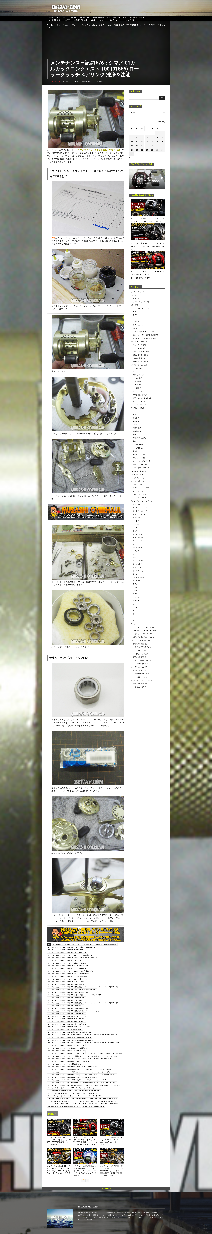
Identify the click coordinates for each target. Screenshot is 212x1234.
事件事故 (138, 381)
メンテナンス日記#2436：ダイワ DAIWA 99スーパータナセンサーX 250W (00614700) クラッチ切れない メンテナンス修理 (85, 1170)
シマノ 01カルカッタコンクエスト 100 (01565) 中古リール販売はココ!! (67, 1024)
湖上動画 (138, 388)
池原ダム (136, 415)
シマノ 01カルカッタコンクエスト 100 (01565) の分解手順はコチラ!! (66, 1000)
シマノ (73, 25)
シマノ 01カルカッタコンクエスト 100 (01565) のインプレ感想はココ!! (67, 952)
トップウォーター (139, 571)
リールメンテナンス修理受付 (141, 640)
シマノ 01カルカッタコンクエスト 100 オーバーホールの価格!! (65, 1029)
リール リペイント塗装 (141, 484)
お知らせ (134, 295)
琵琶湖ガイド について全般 (142, 634)
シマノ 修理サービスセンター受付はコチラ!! (60, 1090)
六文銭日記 (139, 448)
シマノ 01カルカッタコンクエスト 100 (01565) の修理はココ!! (105, 987)
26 (142, 150)
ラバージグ (137, 597)
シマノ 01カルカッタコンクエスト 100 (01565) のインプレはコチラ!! (66, 950)
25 (137, 150)
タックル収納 (137, 564)
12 (142, 141)
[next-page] (87, 1180)
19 (142, 146)
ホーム (51, 17)
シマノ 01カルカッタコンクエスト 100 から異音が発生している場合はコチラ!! (69, 1032)
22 (157, 146)
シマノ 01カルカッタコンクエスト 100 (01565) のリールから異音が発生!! (68, 976)
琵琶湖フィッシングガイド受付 (141, 680)
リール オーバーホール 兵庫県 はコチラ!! (106, 1098)
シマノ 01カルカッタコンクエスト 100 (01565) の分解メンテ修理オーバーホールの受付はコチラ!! (74, 995)
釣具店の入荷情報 (139, 358)
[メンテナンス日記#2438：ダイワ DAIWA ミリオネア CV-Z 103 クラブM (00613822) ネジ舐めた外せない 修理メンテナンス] (59, 1156)
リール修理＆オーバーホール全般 (144, 630)
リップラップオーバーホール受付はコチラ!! (85, 1104)
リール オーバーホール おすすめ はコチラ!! (89, 1096)
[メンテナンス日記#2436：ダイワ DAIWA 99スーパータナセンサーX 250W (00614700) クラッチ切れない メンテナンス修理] (85, 1156)
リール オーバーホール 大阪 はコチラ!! (58, 1101)
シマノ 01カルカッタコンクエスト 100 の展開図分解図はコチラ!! (98, 1074)
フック (135, 574)
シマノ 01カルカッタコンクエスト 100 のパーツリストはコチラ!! (101, 1042)
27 (147, 150)
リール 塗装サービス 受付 (116, 17)
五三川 (135, 411)
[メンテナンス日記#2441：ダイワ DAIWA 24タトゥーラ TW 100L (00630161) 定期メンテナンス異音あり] (59, 1127)
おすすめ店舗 (137, 391)
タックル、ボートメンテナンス (141, 481)
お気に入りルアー (139, 375)
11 (137, 141)
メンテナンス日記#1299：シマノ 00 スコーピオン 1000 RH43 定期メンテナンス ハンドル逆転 (147, 181)
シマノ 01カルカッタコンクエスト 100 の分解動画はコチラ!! (64, 1069)
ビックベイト (137, 524)
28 (152, 150)
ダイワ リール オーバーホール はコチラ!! (59, 1093)
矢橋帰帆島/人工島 (139, 438)
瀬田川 (135, 441)
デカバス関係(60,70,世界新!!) (140, 468)
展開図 (80, 585)
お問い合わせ (113, 20)
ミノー (135, 554)
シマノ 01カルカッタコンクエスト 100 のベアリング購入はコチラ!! (66, 1050)
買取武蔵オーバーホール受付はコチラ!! (93, 1106)
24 (132, 150)
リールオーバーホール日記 (57, 25)
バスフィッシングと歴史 (139, 498)
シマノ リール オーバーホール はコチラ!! (87, 1088)
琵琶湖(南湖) (137, 431)
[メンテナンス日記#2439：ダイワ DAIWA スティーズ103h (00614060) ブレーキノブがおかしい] (112, 1127)
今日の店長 (134, 305)
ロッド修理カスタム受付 (139, 667)
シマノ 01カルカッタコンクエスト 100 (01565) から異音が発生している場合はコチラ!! (71, 947)
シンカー (136, 587)
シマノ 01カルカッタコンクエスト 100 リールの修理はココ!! (64, 1082)
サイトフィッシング (140, 508)
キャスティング (138, 534)
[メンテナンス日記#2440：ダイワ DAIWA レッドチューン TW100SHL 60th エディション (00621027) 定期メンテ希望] (85, 1127)
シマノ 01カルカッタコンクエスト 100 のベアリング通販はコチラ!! (66, 1053)
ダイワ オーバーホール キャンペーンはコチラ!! (87, 1090)
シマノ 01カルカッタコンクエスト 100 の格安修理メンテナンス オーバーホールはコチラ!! (72, 1077)
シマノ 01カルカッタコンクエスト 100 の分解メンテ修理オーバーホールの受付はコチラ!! (72, 1066)
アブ (134, 312)
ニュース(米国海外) (139, 348)
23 (162, 146)
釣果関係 (73, 17)
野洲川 (135, 434)
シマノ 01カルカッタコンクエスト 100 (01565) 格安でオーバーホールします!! (69, 1027)
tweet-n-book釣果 (139, 454)
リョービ (136, 322)
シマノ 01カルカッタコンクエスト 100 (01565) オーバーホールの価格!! (97, 944)
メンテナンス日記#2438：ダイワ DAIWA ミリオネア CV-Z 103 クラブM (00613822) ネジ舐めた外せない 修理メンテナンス (59, 1170)
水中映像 (138, 385)
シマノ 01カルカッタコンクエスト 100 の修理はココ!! (96, 1058)
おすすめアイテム (139, 371)
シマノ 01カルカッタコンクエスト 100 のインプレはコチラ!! (64, 1035)
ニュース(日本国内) (139, 345)
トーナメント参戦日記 (140, 464)
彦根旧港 (136, 418)
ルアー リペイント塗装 (141, 488)
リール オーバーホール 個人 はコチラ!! (82, 1098)
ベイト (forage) (138, 577)
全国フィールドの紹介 (138, 405)
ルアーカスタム (138, 601)
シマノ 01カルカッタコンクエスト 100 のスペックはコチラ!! (64, 1042)
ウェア (135, 531)
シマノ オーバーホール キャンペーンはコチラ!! (61, 1088)
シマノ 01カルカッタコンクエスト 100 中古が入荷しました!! (99, 1082)
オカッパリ (137, 517)
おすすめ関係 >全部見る (139, 365)
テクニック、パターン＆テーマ (141, 501)
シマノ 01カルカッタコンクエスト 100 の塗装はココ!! (99, 1072)
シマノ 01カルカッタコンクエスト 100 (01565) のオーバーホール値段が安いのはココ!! (71, 955)
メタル (135, 557)
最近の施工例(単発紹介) (143, 647)
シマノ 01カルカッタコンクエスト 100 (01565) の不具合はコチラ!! (66, 984)
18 (137, 146)
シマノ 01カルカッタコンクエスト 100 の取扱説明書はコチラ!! (65, 1072)
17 (132, 146)
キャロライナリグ (139, 537)
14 (152, 141)
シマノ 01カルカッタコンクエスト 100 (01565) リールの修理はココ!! (66, 1019)
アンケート (137, 298)
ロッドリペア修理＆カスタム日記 (142, 332)
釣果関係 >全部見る (137, 408)
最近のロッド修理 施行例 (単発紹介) (145, 335)
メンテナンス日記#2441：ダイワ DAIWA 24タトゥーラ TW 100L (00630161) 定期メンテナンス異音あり (148, 246)
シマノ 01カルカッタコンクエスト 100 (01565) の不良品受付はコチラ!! (67, 987)
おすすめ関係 (84, 17)
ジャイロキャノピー (140, 491)
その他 (135, 328)
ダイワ (49, 1134)
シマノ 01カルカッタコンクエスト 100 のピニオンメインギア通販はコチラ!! (68, 1048)
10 (132, 141)
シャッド (136, 544)
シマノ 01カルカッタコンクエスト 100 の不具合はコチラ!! (64, 1058)
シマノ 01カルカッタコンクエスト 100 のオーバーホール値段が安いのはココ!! (69, 1037)
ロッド (135, 607)
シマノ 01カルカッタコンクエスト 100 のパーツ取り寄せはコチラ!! (66, 1045)
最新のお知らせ (98, 17)
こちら (101, 921)
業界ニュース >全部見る (139, 341)
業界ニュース (62, 17)
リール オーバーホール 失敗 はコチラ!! (82, 1101)
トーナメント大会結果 (140, 361)
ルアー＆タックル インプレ (142, 398)
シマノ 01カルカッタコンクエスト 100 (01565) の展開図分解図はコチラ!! (68, 1008)
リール (135, 604)
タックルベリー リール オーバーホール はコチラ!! (61, 1096)
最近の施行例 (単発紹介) (143, 660)
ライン (135, 584)
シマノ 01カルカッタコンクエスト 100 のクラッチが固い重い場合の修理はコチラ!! (70, 1040)
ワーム (135, 591)
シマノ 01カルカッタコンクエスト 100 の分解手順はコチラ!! (99, 1069)
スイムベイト (137, 547)
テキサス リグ (138, 567)
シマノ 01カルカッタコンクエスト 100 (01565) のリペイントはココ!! (66, 981)
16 (162, 141)
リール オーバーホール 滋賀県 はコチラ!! (59, 1104)
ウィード (136, 527)
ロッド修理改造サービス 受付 (60, 20)
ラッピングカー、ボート (139, 478)
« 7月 (131, 157)
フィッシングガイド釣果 (141, 461)
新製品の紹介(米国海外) (141, 355)
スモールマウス (138, 561)
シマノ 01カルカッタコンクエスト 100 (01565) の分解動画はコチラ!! (66, 997)
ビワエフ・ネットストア (139, 292)
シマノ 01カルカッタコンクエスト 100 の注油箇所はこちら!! (64, 1080)
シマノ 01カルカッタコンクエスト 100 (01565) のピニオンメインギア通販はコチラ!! (71, 971)
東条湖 (135, 451)
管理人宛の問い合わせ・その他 (143, 637)
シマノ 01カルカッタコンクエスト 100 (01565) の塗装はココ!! (105, 1003)
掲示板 (92, 20)
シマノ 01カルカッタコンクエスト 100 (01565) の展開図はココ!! (65, 1005)
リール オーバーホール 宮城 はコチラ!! (105, 1101)
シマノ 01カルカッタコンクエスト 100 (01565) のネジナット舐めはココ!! (68, 963)
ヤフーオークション (140, 401)
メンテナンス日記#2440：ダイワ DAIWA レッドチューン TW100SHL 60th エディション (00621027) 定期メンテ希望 (147, 274)
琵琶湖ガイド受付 (80, 20)
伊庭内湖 (136, 421)
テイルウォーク (138, 325)
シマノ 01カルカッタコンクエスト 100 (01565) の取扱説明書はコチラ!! (67, 1003)
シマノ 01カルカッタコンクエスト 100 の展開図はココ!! (63, 1074)
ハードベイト (137, 521)
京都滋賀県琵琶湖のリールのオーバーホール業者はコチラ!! (64, 1106)
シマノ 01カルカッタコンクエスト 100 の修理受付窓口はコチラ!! (65, 1064)
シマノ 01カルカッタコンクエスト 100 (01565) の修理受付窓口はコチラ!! (68, 992)
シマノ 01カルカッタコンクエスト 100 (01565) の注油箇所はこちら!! (66, 1013)
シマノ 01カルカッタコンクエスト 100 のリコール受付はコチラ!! (65, 1056)
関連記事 (52, 1114)
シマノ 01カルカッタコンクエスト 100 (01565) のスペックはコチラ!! (66, 960)
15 (157, 141)
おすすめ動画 (137, 378)
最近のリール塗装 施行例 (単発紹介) (145, 338)
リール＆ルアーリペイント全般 (143, 627)
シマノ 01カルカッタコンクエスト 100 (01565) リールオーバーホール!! (67, 1016)
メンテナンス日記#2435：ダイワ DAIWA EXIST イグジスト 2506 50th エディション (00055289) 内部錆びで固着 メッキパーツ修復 (112, 1170)
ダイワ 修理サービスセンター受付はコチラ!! (85, 1093)
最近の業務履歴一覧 (140, 644)
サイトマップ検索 (127, 20)
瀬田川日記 (139, 444)
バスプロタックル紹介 (138, 471)
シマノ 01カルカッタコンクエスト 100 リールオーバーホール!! (100, 1080)
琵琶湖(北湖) (137, 428)
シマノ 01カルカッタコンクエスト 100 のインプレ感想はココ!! (100, 1035)
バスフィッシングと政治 (139, 494)
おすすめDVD (137, 368)
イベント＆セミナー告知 (141, 302)
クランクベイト (138, 541)
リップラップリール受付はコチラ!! (108, 1104)
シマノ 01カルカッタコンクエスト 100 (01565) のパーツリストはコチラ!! (68, 965)
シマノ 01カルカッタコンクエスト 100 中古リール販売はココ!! (65, 1085)
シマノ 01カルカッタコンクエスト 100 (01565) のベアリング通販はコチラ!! (68, 973)
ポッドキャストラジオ (138, 474)
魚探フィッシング (139, 514)
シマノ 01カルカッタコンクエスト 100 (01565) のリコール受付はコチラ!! (68, 979)
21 (152, 146)
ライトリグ (137, 581)
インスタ (101, 20)
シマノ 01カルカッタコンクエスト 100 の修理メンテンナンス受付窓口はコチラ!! (70, 1061)
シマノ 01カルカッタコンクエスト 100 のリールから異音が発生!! (104, 1053)
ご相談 (66, 244)
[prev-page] (83, 1180)
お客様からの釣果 (139, 458)
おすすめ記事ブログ (140, 395)
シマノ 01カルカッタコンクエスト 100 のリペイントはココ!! (102, 1056)
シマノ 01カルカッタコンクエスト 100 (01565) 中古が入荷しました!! (66, 1021)
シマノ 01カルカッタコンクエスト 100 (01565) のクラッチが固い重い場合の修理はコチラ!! (72, 957)
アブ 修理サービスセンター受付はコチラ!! (64, 944)
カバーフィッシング (140, 504)
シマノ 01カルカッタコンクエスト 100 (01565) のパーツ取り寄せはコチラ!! (68, 968)
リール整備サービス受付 (138, 17)
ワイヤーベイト (138, 594)
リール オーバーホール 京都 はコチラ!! (58, 1098)
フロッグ (136, 551)
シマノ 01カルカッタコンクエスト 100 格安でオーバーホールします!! (103, 1085)
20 (147, 146)
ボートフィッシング (140, 511)
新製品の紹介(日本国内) (141, 351)
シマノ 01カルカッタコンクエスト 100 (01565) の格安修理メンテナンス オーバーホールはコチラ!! (74, 1011)
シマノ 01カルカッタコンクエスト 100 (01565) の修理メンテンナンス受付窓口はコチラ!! (72, 989)
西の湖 (135, 425)
